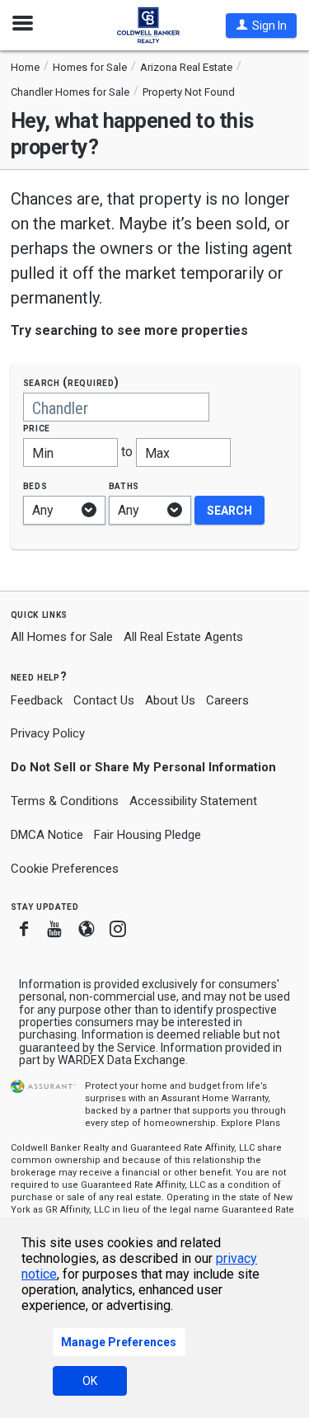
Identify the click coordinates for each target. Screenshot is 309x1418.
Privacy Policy (48, 733)
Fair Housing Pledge (147, 834)
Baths (124, 485)
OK (89, 1380)
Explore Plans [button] (250, 1123)
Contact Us (103, 700)
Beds (35, 485)
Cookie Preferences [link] (65, 868)
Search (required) (71, 382)
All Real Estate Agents (183, 636)
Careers (227, 700)
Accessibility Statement (193, 801)
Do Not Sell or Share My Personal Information (143, 767)
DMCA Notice (47, 834)
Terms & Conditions (65, 801)
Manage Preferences (118, 1342)
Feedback (37, 701)
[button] (261, 25)
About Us (170, 700)
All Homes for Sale (62, 636)
